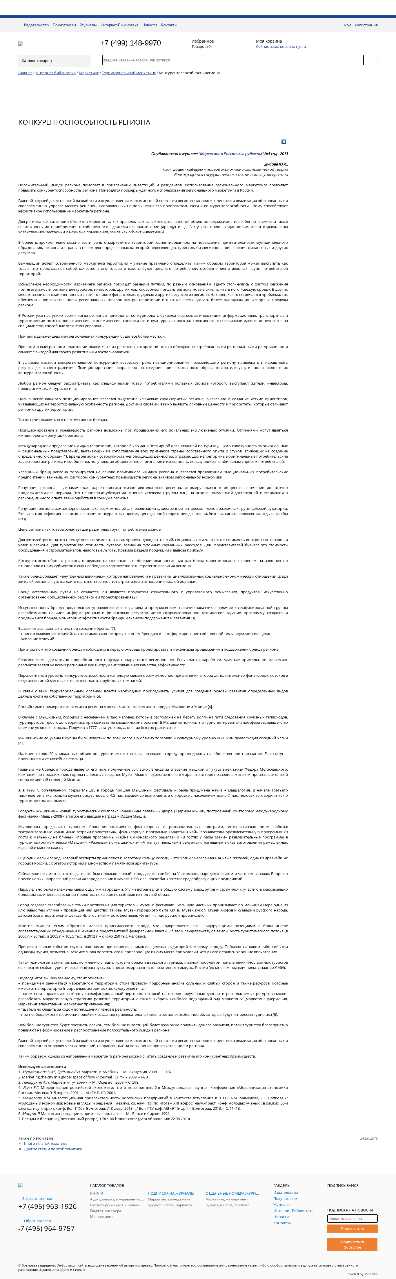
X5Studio (371, 1274)
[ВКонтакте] (284, 141)
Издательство (36, 25)
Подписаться (352, 1228)
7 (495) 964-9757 (47, 1228)
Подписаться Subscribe (352, 1244)
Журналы (88, 25)
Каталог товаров (37, 60)
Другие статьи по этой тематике (53, 1148)
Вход (346, 25)
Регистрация (366, 25)
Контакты (169, 25)
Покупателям (64, 25)
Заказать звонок (37, 1198)
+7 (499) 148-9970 (130, 43)
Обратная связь (38, 1220)
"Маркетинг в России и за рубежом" (230, 153)
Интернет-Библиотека (119, 25)
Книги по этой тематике (45, 1143)
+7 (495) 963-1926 (47, 1206)
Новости (149, 25)
